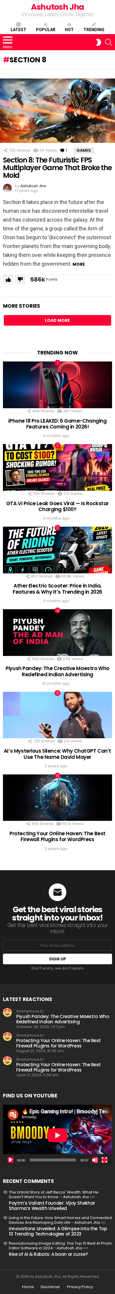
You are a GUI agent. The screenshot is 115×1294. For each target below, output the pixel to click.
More (79, 264)
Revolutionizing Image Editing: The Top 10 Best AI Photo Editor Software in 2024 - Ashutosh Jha (60, 1246)
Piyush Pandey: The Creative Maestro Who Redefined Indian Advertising (57, 671)
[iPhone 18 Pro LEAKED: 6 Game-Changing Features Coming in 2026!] (57, 384)
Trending (93, 29)
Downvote (20, 279)
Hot (69, 29)
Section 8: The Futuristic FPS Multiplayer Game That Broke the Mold (57, 167)
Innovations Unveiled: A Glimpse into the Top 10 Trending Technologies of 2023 (58, 1231)
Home (28, 1287)
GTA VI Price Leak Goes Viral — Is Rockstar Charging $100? (57, 506)
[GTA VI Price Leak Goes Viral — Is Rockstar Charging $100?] (57, 467)
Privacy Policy (80, 1287)
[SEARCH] (108, 42)
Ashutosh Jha (57, 6)
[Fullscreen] (104, 1160)
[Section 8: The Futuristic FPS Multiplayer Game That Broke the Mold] (57, 110)
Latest (18, 29)
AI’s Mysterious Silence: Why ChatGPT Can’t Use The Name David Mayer (57, 753)
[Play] (11, 1160)
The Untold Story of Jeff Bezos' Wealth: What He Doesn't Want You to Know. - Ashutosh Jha (53, 1194)
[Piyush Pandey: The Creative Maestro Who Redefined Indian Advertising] (57, 632)
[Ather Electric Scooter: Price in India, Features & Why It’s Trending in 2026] (57, 550)
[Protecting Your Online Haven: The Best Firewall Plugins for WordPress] (57, 797)
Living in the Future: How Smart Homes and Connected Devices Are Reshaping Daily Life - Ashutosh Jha (60, 1220)
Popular (45, 29)
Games (84, 150)
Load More (57, 320)
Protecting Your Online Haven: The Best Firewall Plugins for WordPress (57, 836)
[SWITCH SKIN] (98, 42)
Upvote (8, 279)
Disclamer (50, 1287)
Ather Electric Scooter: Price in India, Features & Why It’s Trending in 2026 (57, 588)
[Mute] (95, 1160)
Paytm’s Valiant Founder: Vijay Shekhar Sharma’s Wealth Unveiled (52, 1205)
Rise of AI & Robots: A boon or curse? (48, 1254)
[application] (57, 1135)
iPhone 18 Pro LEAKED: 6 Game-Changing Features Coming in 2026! (57, 423)
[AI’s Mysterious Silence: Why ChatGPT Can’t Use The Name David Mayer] (57, 715)
